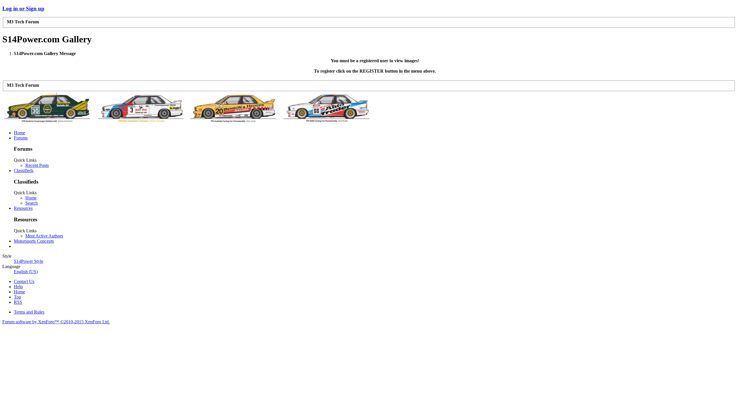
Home (19, 132)
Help (18, 286)
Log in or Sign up (23, 8)
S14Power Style (28, 261)
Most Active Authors (44, 235)
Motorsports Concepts (34, 241)
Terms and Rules (29, 312)
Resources (23, 208)
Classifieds (23, 170)
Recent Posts (37, 165)
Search (31, 203)
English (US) (26, 271)
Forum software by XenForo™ (56, 321)
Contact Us (24, 281)
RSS (18, 302)
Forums (21, 137)
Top (17, 297)
